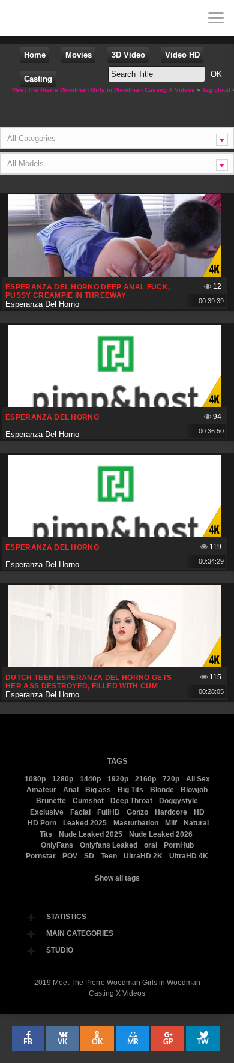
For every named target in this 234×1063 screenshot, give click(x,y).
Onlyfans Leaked (108, 845)
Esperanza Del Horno (42, 304)
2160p (145, 779)
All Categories (31, 138)
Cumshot (88, 800)
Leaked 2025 (85, 823)
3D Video (128, 54)
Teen (109, 856)
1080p (35, 779)
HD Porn (42, 823)
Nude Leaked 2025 (90, 834)
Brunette (51, 800)
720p (171, 779)
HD (199, 812)
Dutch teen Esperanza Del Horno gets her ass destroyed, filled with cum (88, 681)
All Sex (198, 779)
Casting (38, 78)
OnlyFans (57, 845)
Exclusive (47, 812)
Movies (78, 54)
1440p (90, 779)
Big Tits (130, 790)
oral (150, 845)
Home (35, 54)
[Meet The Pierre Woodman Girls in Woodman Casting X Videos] (18, 18)
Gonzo (137, 812)
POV (69, 856)
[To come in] (54, 18)
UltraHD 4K (188, 856)
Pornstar (41, 856)
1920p (117, 779)
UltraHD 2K (143, 856)
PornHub (179, 845)
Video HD (182, 54)
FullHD (108, 812)
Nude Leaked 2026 (161, 834)
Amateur (41, 790)
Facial (80, 812)
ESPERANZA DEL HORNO (52, 417)
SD (89, 856)
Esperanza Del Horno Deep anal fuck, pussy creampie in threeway (87, 291)
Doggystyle (178, 800)
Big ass (98, 790)
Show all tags (117, 878)
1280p (62, 779)
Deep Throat (131, 800)
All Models (25, 163)
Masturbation (135, 823)
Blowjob (194, 790)
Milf (171, 823)
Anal (71, 790)
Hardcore (171, 812)
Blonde (162, 790)
